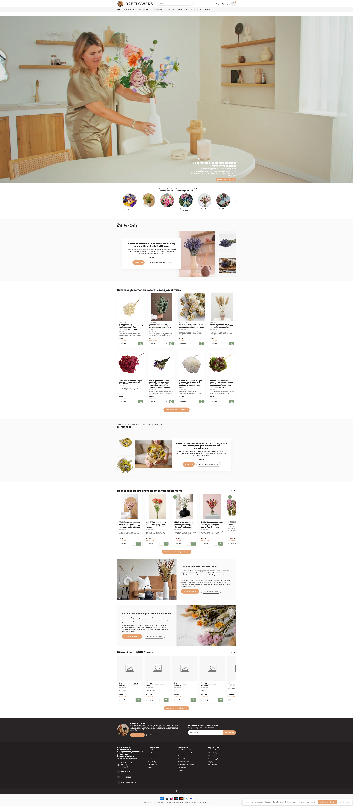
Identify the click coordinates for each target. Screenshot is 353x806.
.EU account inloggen (190, 591)
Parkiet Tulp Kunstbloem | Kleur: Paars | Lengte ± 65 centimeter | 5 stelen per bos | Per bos (157, 525)
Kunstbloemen (158, 10)
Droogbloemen (143, 10)
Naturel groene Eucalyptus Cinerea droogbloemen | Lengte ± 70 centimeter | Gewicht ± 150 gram (161, 326)
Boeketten (170, 10)
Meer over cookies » (344, 802)
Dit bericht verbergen (328, 802)
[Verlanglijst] (227, 4)
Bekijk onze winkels (155, 735)
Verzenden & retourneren (186, 765)
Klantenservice (137, 735)
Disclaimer (181, 756)
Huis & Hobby (182, 10)
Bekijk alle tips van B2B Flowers (175, 410)
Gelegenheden (196, 10)
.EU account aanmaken (211, 591)
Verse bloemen (129, 10)
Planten (207, 10)
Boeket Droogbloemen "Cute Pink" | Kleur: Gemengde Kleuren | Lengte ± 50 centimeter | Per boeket (212, 525)
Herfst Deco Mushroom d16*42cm (182, 685)
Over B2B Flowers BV (184, 750)
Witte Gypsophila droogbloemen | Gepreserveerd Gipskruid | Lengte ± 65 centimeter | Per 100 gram (131, 326)
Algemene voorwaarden (185, 753)
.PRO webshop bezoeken (132, 636)
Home (119, 10)
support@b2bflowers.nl (128, 782)
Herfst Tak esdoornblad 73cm (155, 685)
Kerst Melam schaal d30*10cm (208, 685)
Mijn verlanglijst (213, 759)
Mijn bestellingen (213, 753)
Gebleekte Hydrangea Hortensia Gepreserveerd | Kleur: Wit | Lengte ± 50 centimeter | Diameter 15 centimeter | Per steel (191, 384)
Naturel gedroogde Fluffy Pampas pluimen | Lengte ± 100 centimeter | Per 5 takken (221, 325)
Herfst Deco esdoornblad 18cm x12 (128, 685)
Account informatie (214, 750)
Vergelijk (123, 343)
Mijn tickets (211, 756)
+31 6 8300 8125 (126, 772)
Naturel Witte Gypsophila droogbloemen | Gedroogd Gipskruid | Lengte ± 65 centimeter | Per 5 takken (184, 525)
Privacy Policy (182, 759)
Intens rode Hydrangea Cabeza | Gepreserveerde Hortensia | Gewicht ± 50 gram (131, 382)
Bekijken (137, 262)
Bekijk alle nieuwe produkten (175, 708)
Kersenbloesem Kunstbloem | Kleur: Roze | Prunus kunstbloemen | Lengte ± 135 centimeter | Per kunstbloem (129, 525)
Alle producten (213, 765)
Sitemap (180, 771)
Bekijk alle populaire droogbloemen (175, 552)
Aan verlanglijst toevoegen (157, 262)
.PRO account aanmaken (154, 636)
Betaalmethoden (183, 762)
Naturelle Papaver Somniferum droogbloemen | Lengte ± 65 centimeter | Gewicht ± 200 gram (191, 325)
